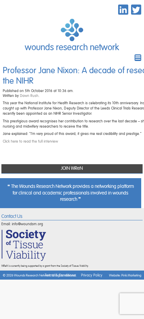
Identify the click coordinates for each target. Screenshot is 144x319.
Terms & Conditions (60, 275)
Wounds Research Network (72, 47)
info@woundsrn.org (27, 224)
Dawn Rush (29, 96)
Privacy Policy (91, 275)
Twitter (136, 10)
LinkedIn (123, 10)
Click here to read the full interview (30, 141)
